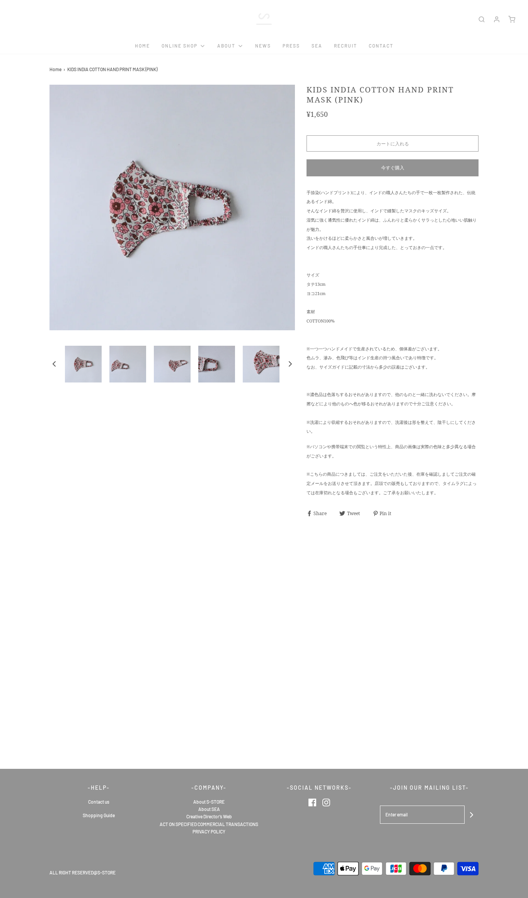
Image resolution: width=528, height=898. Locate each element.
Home (142, 45)
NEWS (263, 45)
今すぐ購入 (392, 167)
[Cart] (511, 19)
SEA (317, 45)
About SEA (209, 809)
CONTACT (381, 45)
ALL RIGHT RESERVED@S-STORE (82, 872)
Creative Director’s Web (209, 816)
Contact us (98, 801)
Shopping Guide (99, 815)
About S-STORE (209, 801)
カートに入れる (392, 143)
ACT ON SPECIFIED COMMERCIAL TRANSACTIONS (209, 824)
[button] (54, 364)
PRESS (291, 45)
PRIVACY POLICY (208, 831)
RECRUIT (345, 45)
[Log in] (496, 19)
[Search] (481, 19)
